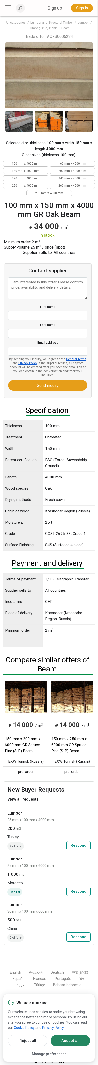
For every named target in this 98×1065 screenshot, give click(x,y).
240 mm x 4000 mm (72, 178)
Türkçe (39, 985)
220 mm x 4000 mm (26, 178)
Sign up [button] (54, 8)
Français (40, 979)
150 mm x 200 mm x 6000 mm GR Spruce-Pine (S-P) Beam (23, 745)
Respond (78, 845)
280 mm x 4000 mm (49, 193)
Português (63, 979)
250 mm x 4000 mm (26, 185)
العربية (21, 985)
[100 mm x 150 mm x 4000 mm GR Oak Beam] (49, 75)
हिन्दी (82, 979)
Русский (36, 972)
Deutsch (57, 972)
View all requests (25, 799)
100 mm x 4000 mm (26, 163)
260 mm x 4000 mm (72, 185)
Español (19, 979)
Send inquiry (48, 385)
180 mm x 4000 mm (26, 171)
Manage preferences (49, 1054)
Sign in (82, 8)
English (15, 972)
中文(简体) (80, 972)
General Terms (76, 359)
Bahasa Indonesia (67, 985)
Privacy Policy (27, 363)
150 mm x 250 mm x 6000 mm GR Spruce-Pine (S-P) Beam (69, 745)
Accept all (70, 1040)
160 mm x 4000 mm (72, 163)
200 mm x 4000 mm (72, 171)
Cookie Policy (24, 1028)
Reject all (27, 1040)
